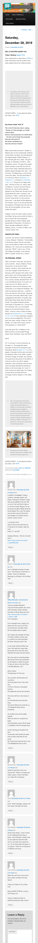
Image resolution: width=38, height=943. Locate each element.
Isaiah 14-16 (21, 55)
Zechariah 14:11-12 (22, 350)
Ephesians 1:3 (24, 178)
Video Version (10, 23)
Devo (20, 468)
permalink (16, 470)
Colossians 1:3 (9, 180)
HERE (29, 58)
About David (9, 19)
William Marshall (12, 600)
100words (27, 468)
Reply (10, 547)
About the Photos (21, 19)
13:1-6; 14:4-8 (9, 316)
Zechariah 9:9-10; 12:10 (19, 314)
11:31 (10, 182)
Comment (12, 931)
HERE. (18, 115)
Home (7, 15)
